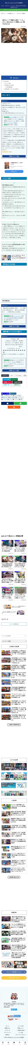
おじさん (14, 1001)
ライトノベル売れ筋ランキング (14, 972)
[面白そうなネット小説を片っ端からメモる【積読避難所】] (20, 964)
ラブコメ (14, 362)
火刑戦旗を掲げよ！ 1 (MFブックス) (16, 163)
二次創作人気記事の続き (14, 724)
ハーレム (7, 364)
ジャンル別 (20, 1026)
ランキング (7, 1030)
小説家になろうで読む (14, 156)
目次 (14, 78)
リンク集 (21, 1032)
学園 (21, 399)
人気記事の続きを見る (14, 877)
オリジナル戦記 (13, 117)
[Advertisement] (14, 59)
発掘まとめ (7, 1028)
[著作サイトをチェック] (7, 403)
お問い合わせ (7, 1007)
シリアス (16, 399)
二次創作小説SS (20, 1030)
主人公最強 (12, 397)
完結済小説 (13, 393)
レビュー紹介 (8, 83)
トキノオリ (6, 81)
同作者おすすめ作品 (9, 85)
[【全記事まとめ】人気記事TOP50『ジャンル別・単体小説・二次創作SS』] (7, 964)
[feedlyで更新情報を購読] (20, 403)
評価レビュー (21, 1028)
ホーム (7, 1026)
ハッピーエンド (10, 122)
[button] (25, 636)
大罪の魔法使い (9, 87)
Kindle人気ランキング (14, 977)
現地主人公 (21, 119)
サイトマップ (7, 1032)
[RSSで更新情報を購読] (14, 407)
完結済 (15, 122)
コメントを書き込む (14, 624)
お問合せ (7, 1034)
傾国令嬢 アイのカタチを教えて (12, 89)
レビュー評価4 (6, 393)
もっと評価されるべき (7, 395)
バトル (10, 399)
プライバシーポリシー (20, 1034)
